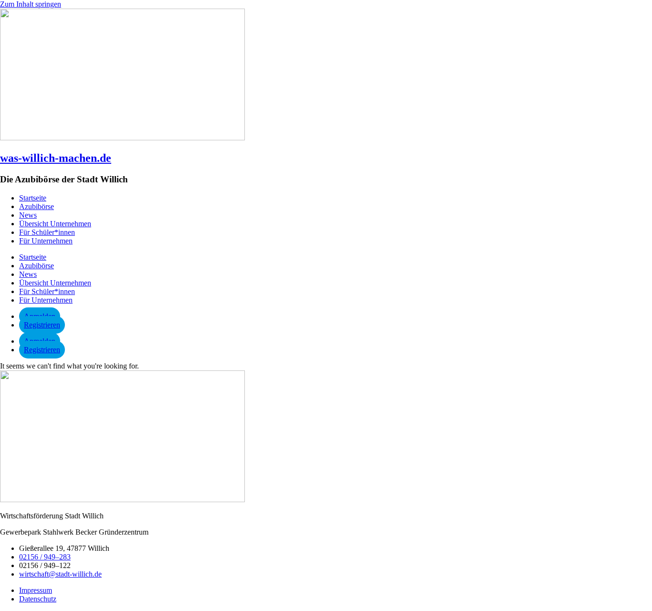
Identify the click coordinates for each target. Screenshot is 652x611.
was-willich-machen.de (55, 158)
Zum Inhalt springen (30, 4)
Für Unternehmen (46, 241)
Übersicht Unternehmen (55, 224)
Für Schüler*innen (47, 232)
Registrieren (42, 325)
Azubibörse (36, 206)
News (28, 215)
